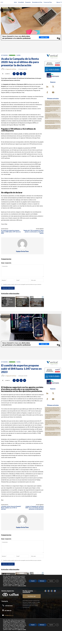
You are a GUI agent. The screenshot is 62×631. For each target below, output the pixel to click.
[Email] (24, 73)
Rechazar (42, 624)
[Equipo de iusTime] (3, 69)
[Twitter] (17, 73)
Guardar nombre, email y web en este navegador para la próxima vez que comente (22, 284)
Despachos (12, 55)
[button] (59, 2)
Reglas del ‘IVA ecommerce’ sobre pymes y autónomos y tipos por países (34, 232)
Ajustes (51, 624)
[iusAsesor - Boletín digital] (1, 2)
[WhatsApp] (21, 73)
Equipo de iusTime (11, 69)
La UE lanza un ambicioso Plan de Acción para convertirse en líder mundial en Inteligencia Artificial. (7, 302)
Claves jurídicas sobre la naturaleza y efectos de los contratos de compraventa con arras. (37, 302)
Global (19, 55)
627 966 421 (8, 610)
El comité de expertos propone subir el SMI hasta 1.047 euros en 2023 (11, 232)
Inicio (3, 9)
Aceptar (33, 624)
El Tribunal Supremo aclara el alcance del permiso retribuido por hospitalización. (52, 122)
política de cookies (22, 629)
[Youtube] (53, 92)
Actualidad (7, 9)
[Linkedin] (47, 86)
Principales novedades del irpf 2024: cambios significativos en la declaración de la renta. (52, 127)
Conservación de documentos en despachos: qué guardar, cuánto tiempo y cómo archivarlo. (21, 302)
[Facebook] (14, 73)
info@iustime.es (8, 615)
